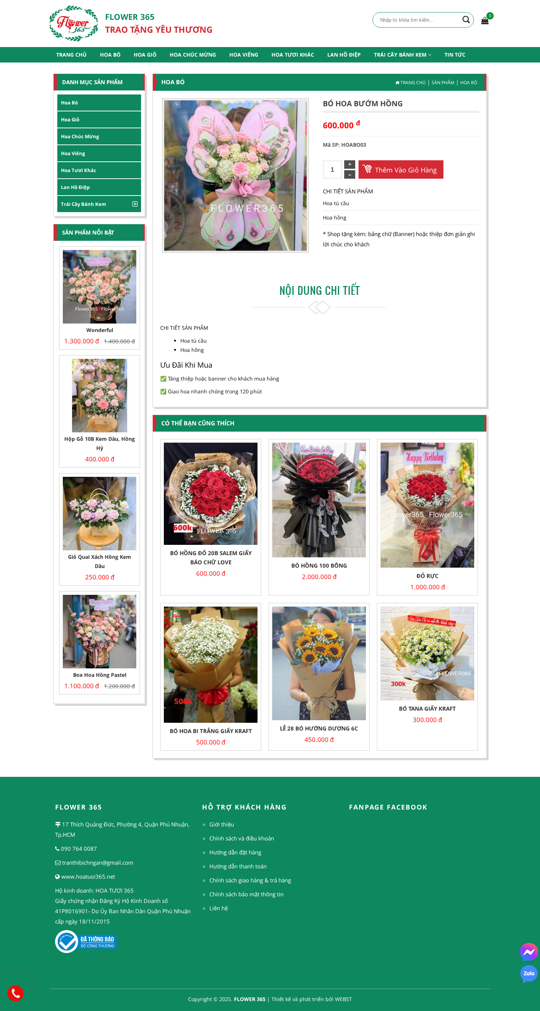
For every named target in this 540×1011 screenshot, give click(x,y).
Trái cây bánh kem (83, 204)
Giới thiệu (221, 824)
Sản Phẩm (443, 82)
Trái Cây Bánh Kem (401, 54)
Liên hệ (218, 908)
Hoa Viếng (243, 54)
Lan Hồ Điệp (344, 54)
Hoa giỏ (70, 119)
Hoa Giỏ (145, 54)
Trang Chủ (71, 54)
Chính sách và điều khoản (241, 838)
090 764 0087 (79, 848)
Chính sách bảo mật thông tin (246, 894)
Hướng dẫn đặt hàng (235, 852)
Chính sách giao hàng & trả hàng (250, 880)
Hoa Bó (110, 54)
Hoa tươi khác (78, 170)
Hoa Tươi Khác (292, 54)
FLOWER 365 (250, 999)
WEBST (343, 999)
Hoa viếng (73, 153)
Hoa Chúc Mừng (193, 54)
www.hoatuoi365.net (88, 876)
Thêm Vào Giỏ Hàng (406, 169)
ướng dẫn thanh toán (240, 866)
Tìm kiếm (466, 19)
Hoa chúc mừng (80, 136)
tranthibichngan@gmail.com (97, 862)
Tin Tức (454, 54)
